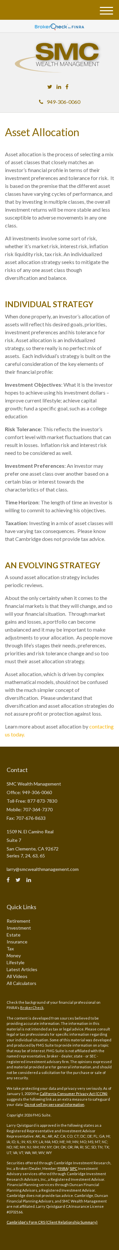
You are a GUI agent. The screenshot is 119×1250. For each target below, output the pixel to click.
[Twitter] (49, 87)
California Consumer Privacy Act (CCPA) (73, 1093)
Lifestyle (15, 962)
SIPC (73, 1168)
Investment (19, 928)
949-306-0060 (63, 102)
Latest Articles (22, 969)
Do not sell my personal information (54, 1104)
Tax (10, 948)
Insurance (17, 941)
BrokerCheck (32, 1007)
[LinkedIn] (59, 87)
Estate (13, 935)
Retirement (18, 921)
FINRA (63, 1168)
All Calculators (21, 983)
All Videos (17, 976)
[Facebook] (66, 87)
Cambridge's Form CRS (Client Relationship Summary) (52, 1222)
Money (14, 955)
